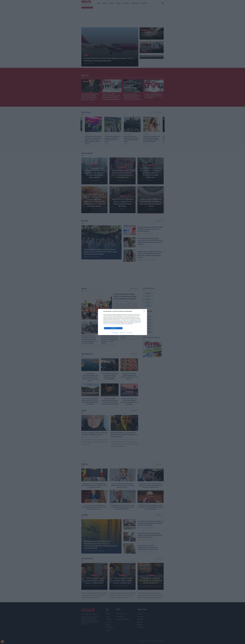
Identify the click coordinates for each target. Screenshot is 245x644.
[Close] (144, 311)
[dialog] (122, 322)
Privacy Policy (130, 332)
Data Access (122, 332)
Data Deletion (115, 332)
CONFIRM (113, 328)
